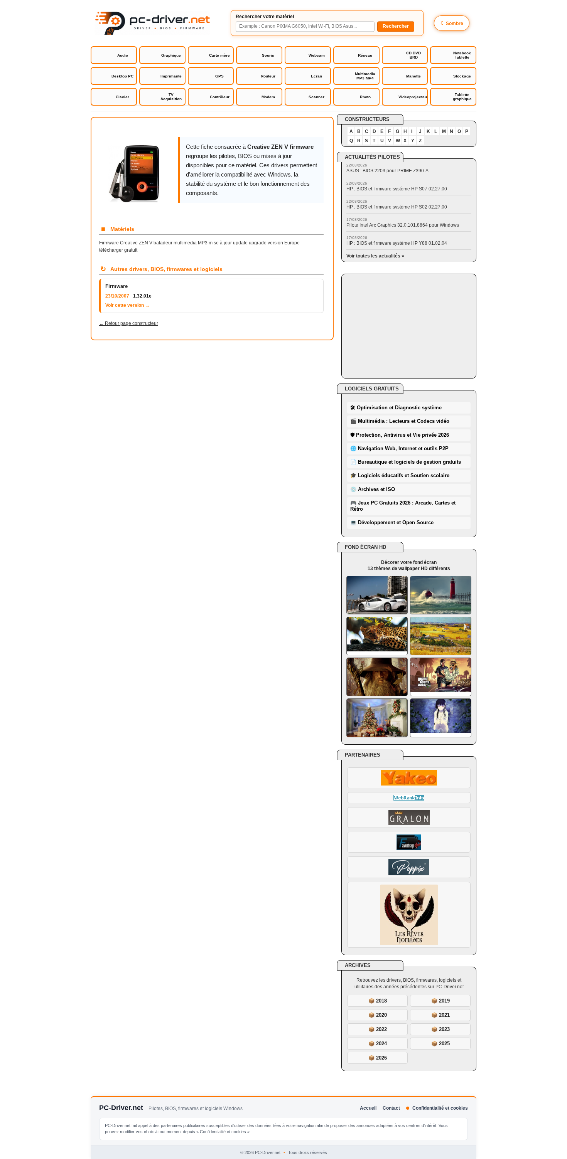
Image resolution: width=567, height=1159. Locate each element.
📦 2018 (377, 1001)
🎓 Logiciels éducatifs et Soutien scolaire (399, 475)
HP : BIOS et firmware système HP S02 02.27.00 (396, 207)
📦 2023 (440, 1029)
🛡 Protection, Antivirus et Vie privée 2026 (399, 435)
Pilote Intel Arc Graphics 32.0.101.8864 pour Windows (402, 225)
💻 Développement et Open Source (392, 522)
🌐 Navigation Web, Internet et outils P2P (399, 448)
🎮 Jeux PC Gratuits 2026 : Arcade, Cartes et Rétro (403, 506)
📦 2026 (377, 1058)
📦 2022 (377, 1029)
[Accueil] (152, 23)
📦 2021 (440, 1015)
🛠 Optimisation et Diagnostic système (396, 407)
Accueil (368, 1108)
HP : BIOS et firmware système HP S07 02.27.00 (396, 189)
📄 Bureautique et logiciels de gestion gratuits (405, 462)
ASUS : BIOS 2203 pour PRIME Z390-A (387, 170)
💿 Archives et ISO (372, 489)
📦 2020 (377, 1015)
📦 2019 (440, 1001)
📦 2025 (440, 1043)
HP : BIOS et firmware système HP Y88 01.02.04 (396, 243)
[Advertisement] (409, 326)
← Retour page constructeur (128, 323)
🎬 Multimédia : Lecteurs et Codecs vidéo (399, 421)
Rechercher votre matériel (265, 16)
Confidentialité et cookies (440, 1108)
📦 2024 (377, 1043)
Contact (391, 1108)
